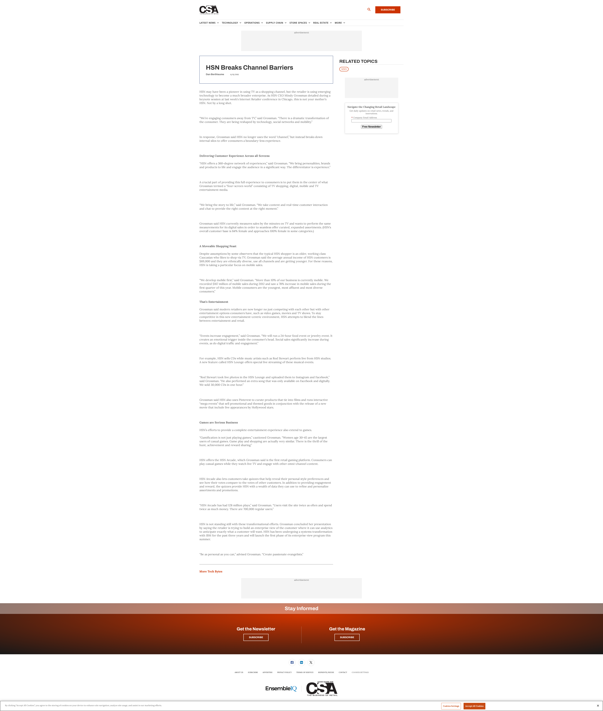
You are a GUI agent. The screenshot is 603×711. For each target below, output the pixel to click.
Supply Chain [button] (274, 22)
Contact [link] (343, 672)
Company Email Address (364, 117)
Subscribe (388, 9)
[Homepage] (209, 10)
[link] (292, 662)
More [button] (338, 22)
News (344, 69)
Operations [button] (252, 22)
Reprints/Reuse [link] (326, 672)
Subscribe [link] (253, 672)
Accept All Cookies (474, 706)
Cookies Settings (360, 672)
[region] (301, 706)
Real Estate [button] (321, 22)
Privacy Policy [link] (284, 672)
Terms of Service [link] (304, 672)
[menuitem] (210, 23)
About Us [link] (239, 672)
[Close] (598, 705)
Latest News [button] (207, 22)
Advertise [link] (267, 672)
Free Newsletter (371, 126)
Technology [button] (230, 22)
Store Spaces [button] (298, 22)
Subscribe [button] (256, 637)
